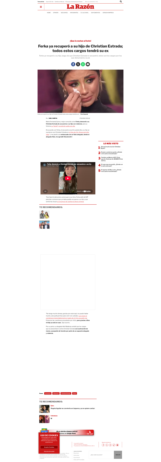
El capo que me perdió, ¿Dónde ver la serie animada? (112, 165)
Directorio (76, 453)
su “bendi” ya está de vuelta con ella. (63, 126)
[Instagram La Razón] (110, 445)
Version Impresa (108, 12)
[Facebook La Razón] (73, 64)
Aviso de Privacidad (79, 459)
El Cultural (85, 12)
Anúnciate (76, 455)
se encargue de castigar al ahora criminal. (70, 201)
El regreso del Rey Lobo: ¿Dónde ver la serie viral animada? (111, 170)
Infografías (74, 12)
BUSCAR (118, 454)
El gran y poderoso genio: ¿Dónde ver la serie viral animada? (111, 152)
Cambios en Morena (59, 1)
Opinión (55, 12)
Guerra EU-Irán (49, 1)
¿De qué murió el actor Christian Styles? (110, 147)
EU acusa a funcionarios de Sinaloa (74, 1)
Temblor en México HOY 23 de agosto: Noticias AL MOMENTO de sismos (112, 159)
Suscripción (77, 457)
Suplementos (95, 12)
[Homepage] (80, 6)
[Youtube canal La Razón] (117, 445)
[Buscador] (121, 1)
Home (49, 12)
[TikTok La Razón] (113, 445)
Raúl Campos (53, 118)
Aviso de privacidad (49, 451)
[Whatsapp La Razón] (83, 64)
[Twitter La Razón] (78, 64)
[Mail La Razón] (88, 64)
